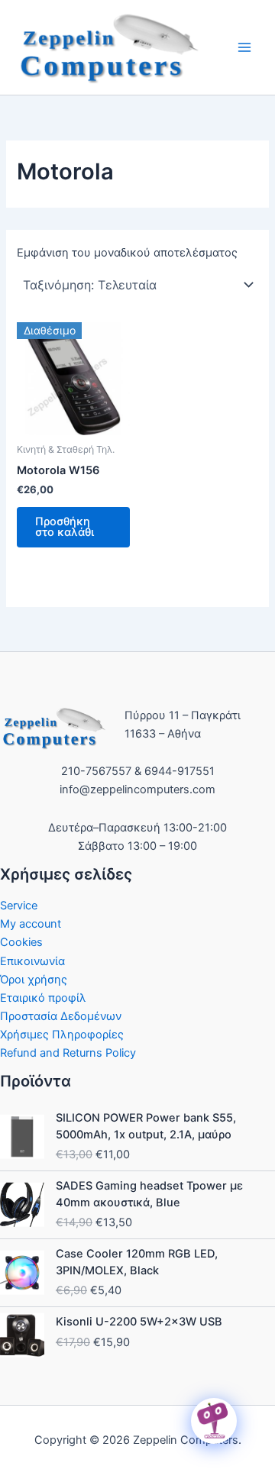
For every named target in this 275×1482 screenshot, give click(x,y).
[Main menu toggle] (244, 47)
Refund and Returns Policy (68, 1053)
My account (30, 924)
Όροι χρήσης (33, 979)
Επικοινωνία (32, 961)
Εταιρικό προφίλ (43, 998)
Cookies (21, 942)
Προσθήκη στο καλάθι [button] (64, 527)
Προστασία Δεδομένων (60, 1016)
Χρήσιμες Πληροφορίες (62, 1034)
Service (18, 905)
